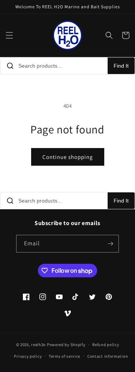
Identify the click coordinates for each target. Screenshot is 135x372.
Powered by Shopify (66, 344)
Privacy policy (28, 356)
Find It (121, 66)
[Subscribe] (110, 244)
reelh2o (38, 344)
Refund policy (105, 344)
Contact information (107, 356)
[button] (9, 35)
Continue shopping (67, 156)
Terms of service (64, 356)
